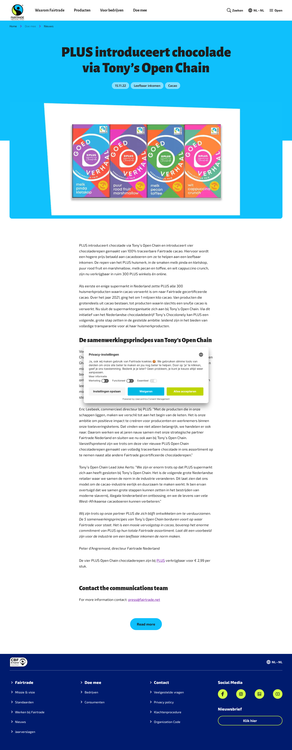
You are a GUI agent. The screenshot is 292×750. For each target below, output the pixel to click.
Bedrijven (91, 692)
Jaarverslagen (25, 732)
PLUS (161, 560)
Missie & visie (25, 692)
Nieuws (48, 26)
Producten (82, 10)
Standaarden (24, 702)
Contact (161, 682)
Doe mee (140, 10)
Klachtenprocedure (167, 712)
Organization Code (167, 722)
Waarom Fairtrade (49, 10)
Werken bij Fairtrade (29, 712)
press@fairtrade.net (144, 599)
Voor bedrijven (112, 10)
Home (13, 26)
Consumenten (94, 702)
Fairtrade (24, 682)
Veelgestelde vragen (169, 692)
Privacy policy (164, 702)
